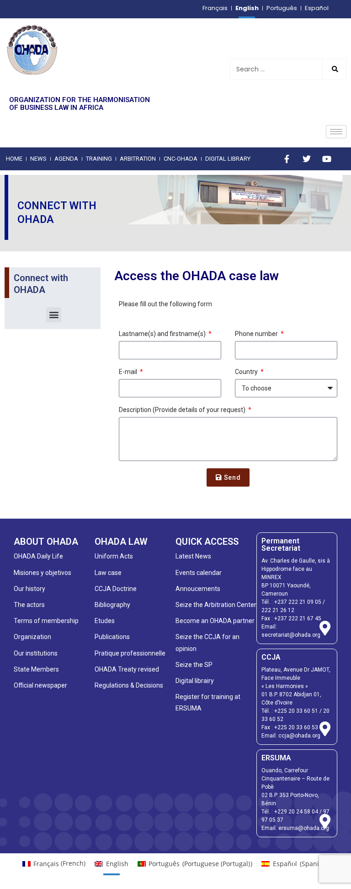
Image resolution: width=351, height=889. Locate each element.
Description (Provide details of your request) (183, 409)
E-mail (128, 371)
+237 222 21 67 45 (297, 618)
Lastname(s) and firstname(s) (163, 333)
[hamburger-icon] (336, 131)
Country (247, 371)
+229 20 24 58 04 (296, 811)
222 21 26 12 (277, 610)
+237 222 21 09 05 (297, 602)
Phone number (257, 333)
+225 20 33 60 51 (296, 711)
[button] (53, 314)
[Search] (334, 69)
